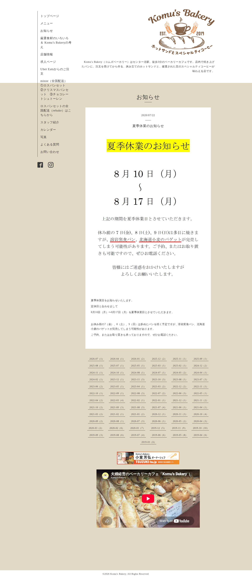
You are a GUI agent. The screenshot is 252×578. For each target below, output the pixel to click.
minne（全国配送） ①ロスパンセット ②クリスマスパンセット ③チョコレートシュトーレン (55, 89)
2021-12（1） (180, 400)
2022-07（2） (159, 393)
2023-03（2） (159, 386)
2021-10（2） (96, 407)
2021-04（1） (201, 407)
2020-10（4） (201, 414)
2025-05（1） (138, 365)
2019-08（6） (117, 435)
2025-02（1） (180, 365)
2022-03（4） (117, 400)
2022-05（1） (201, 393)
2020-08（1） (117, 421)
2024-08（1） (138, 372)
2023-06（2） (96, 386)
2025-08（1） (96, 365)
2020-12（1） (159, 414)
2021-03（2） (96, 414)
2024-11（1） (96, 372)
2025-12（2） (159, 359)
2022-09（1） (117, 393)
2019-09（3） (96, 435)
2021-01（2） (138, 414)
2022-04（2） (96, 400)
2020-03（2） (96, 428)
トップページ (49, 16)
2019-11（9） (179, 428)
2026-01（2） (138, 359)
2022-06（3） (180, 393)
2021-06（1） (180, 407)
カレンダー (48, 129)
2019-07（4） (138, 435)
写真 (43, 137)
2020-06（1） (159, 421)
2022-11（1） (201, 386)
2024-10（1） (117, 372)
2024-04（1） (201, 372)
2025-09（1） (201, 359)
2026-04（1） (117, 359)
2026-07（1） (96, 359)
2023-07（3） (201, 379)
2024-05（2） (180, 372)
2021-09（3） (117, 407)
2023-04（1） (138, 386)
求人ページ (48, 61)
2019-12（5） (158, 428)
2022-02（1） (138, 400)
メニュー (46, 23)
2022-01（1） (159, 400)
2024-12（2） (201, 365)
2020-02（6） (117, 428)
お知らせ (46, 30)
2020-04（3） (201, 421)
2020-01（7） (137, 428)
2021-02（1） (117, 414)
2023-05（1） (117, 386)
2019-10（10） (201, 428)
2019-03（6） (148, 442)
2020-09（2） (96, 421)
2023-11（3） (138, 379)
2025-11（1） (180, 359)
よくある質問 (49, 144)
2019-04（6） (201, 435)
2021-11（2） (201, 400)
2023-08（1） (180, 379)
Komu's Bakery (118, 574)
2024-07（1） (159, 372)
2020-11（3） (180, 414)
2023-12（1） (117, 379)
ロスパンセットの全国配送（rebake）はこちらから (55, 110)
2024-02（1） (96, 379)
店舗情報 (46, 54)
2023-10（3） (159, 379)
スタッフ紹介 (49, 122)
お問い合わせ (49, 151)
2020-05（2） (180, 421)
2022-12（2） (180, 386)
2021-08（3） (138, 407)
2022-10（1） (96, 393)
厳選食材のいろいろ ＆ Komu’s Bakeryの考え (56, 43)
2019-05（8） (180, 435)
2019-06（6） (159, 435)
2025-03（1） (159, 365)
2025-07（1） (117, 365)
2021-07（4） (159, 407)
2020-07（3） (138, 421)
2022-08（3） (138, 393)
